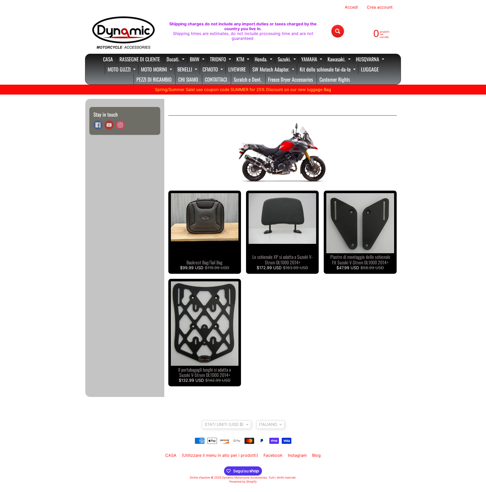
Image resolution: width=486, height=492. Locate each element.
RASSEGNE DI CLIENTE (139, 59)
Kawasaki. (340, 59)
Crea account (380, 7)
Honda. (264, 59)
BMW (198, 59)
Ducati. (176, 59)
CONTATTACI (216, 79)
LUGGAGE (370, 69)
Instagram (297, 455)
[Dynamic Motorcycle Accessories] (123, 31)
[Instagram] (120, 125)
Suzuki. (287, 59)
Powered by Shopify (243, 481)
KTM (243, 59)
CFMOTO (213, 69)
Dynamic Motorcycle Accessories (244, 477)
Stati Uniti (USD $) (224, 424)
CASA (108, 59)
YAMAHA (312, 59)
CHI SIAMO (188, 79)
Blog (316, 455)
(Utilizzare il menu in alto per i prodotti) (220, 455)
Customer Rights (334, 79)
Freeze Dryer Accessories (290, 79)
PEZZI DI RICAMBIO (154, 79)
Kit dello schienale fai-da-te (328, 69)
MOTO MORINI (157, 69)
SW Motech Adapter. (274, 69)
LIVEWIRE (237, 69)
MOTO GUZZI (122, 69)
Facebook (273, 455)
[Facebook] (98, 125)
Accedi (351, 7)
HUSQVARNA (371, 59)
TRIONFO (221, 59)
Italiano (268, 424)
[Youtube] (109, 125)
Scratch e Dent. (247, 79)
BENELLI (187, 69)
